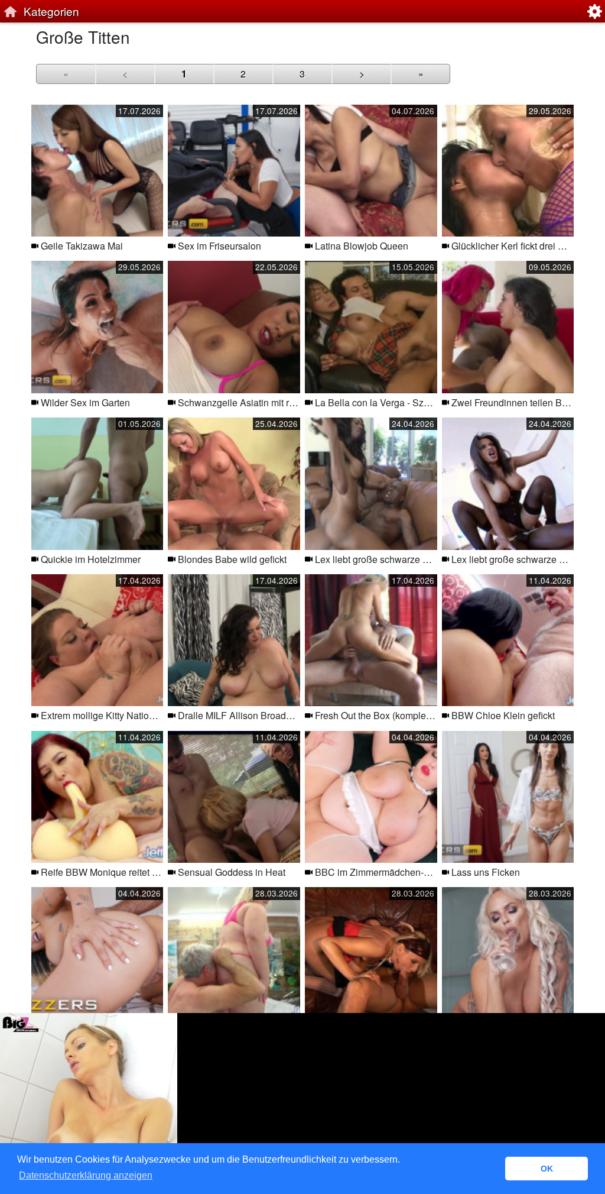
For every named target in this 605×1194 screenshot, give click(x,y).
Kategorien (51, 11)
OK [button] (547, 1168)
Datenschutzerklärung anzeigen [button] (85, 1175)
